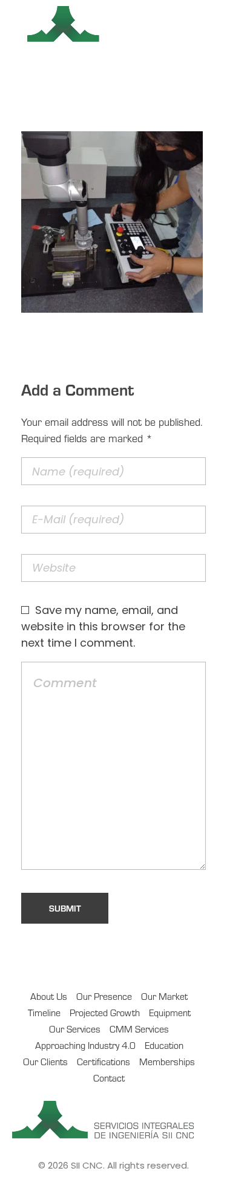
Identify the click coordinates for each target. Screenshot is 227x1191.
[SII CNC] (113, 24)
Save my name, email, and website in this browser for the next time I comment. (103, 626)
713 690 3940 (102, 69)
